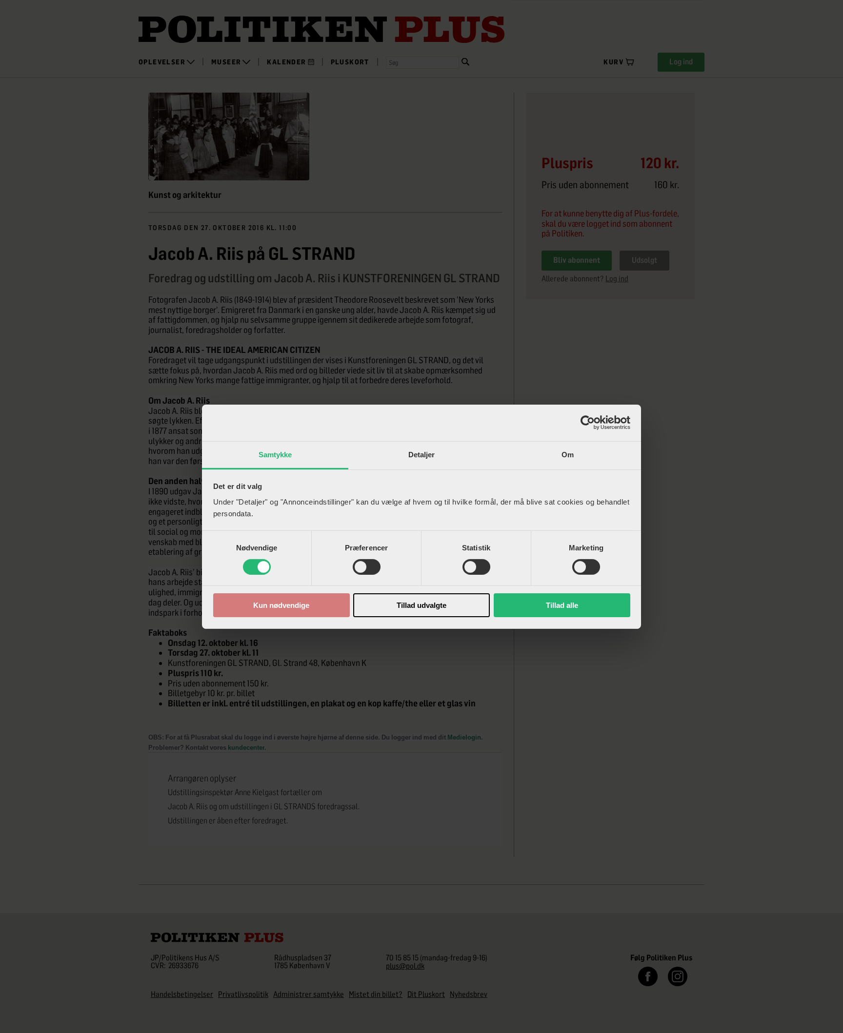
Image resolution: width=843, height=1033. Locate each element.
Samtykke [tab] (275, 454)
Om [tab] (568, 454)
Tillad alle (562, 605)
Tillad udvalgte (421, 605)
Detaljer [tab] (421, 454)
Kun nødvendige (281, 605)
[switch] (367, 567)
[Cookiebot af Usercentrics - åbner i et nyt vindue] (587, 422)
